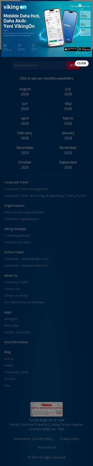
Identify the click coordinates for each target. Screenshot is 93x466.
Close (81, 63)
